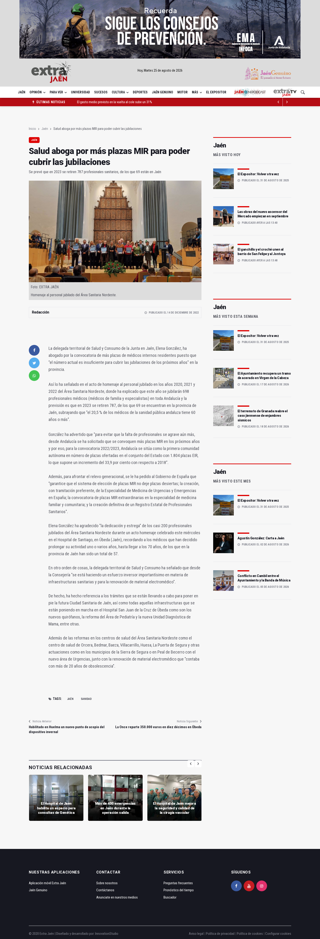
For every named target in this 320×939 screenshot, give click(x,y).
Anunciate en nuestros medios (117, 897)
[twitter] (34, 363)
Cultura (118, 92)
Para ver (56, 92)
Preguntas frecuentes (178, 883)
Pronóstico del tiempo (179, 890)
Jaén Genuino (162, 92)
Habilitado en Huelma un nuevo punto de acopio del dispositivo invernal (66, 729)
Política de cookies (250, 934)
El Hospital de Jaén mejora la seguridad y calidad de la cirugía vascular (174, 808)
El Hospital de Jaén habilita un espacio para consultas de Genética (56, 808)
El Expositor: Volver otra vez (258, 174)
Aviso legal (196, 934)
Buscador (170, 897)
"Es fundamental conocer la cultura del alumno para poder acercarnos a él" (127, 103)
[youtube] (249, 886)
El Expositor (216, 92)
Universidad (80, 92)
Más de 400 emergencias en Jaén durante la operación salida (115, 808)
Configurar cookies (278, 934)
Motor (182, 92)
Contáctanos (105, 890)
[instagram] (261, 886)
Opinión (36, 92)
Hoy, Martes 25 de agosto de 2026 (160, 70)
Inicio (32, 129)
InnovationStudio (106, 934)
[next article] (278, 102)
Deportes (140, 92)
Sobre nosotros (107, 883)
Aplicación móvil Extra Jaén (47, 883)
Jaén (21, 92)
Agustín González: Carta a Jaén (261, 538)
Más (195, 92)
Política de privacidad (220, 934)
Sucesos (101, 92)
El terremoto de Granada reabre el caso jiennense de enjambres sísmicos (263, 415)
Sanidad (86, 699)
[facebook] (34, 350)
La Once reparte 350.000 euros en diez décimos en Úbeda (158, 727)
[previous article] (287, 102)
